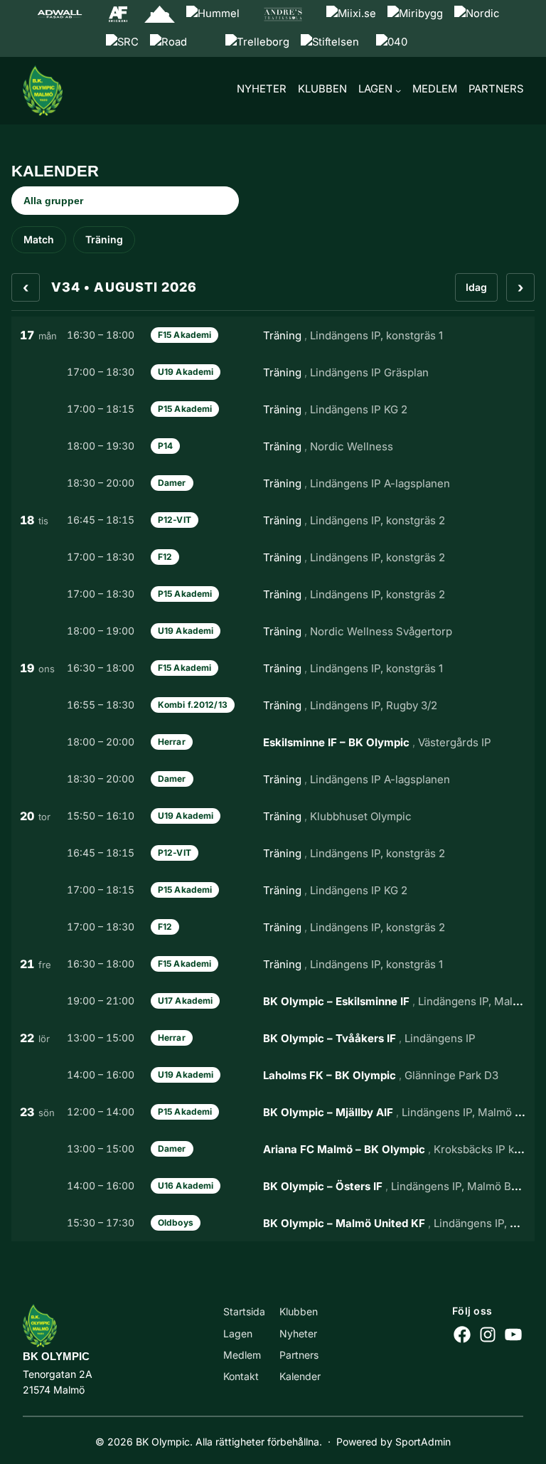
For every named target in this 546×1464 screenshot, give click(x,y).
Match (38, 239)
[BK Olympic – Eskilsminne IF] (273, 1000)
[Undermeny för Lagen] (398, 90)
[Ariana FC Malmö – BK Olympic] (273, 1148)
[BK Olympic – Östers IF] (273, 1185)
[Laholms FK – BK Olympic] (273, 1074)
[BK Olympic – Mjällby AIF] (273, 1111)
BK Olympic (56, 1356)
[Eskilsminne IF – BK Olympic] (273, 741)
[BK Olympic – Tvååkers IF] (273, 1037)
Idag (476, 287)
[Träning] (273, 335)
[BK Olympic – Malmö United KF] (273, 1222)
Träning (104, 239)
